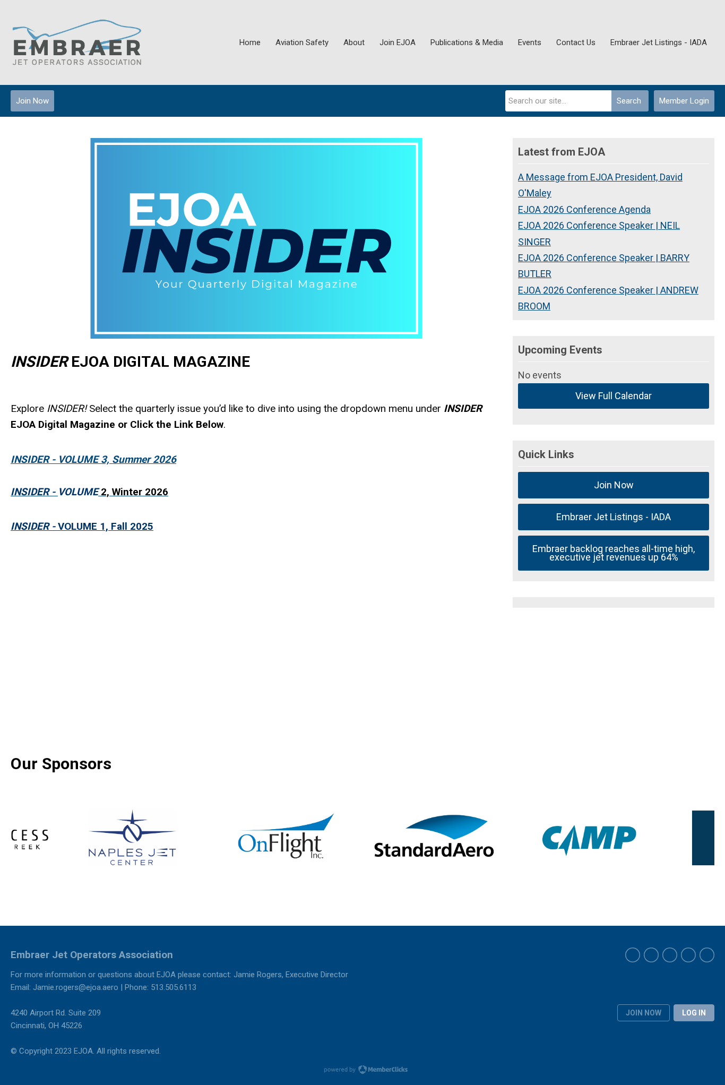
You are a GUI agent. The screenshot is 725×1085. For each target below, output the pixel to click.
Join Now (32, 101)
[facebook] (651, 955)
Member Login (684, 101)
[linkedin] (669, 955)
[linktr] (707, 955)
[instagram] (632, 955)
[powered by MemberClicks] (362, 1071)
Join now (643, 1013)
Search (629, 101)
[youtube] (688, 955)
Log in (694, 1013)
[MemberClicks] (77, 42)
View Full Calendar (613, 395)
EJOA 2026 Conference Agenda (584, 209)
